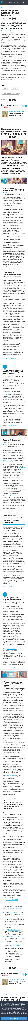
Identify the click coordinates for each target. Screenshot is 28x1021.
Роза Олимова (11, 775)
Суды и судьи (7, 91)
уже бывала (21, 467)
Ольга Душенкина (12, 496)
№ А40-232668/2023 (14, 929)
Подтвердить (14, 1018)
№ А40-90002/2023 (11, 425)
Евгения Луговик (12, 648)
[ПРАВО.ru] (2, 2)
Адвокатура (15, 88)
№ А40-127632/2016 (12, 667)
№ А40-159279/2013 (12, 899)
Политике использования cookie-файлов (11, 1015)
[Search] (23, 2)
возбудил (10, 30)
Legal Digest (7, 270)
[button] (10, 19)
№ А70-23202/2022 (11, 358)
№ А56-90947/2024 (13, 936)
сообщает (22, 27)
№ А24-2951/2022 (11, 586)
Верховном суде (7, 460)
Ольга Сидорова (11, 250)
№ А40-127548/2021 (14, 945)
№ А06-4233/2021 (13, 918)
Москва (5, 96)
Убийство (6, 88)
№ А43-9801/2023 (13, 912)
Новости (3, 7)
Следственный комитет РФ (11, 93)
